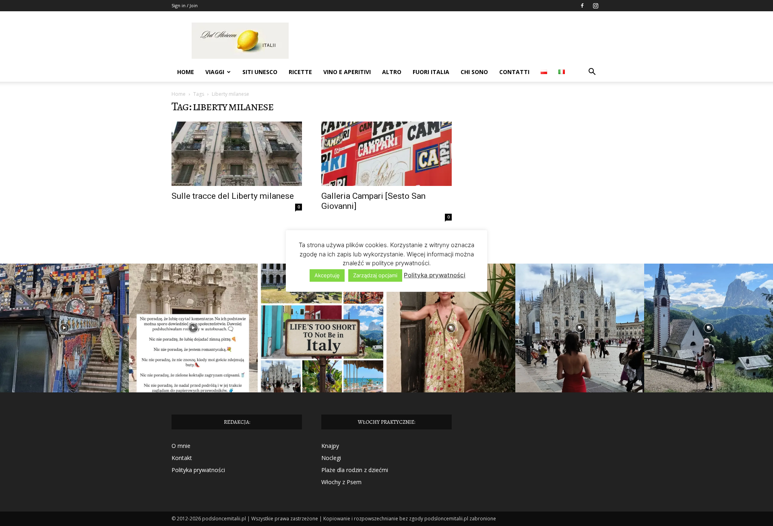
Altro (391, 72)
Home (185, 72)
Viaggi (214, 72)
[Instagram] (595, 5)
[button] (591, 72)
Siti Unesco (259, 72)
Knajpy (330, 446)
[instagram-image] (64, 328)
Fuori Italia (431, 72)
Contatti (514, 72)
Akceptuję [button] (327, 275)
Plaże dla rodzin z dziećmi (354, 470)
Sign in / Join (185, 5)
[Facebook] (582, 5)
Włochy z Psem (341, 482)
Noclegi (331, 458)
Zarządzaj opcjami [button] (375, 275)
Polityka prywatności (198, 470)
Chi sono (474, 72)
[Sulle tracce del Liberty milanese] (237, 154)
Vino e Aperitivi (347, 72)
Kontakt (182, 458)
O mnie (181, 446)
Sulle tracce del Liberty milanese (233, 196)
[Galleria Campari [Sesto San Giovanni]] (386, 154)
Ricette (300, 72)
